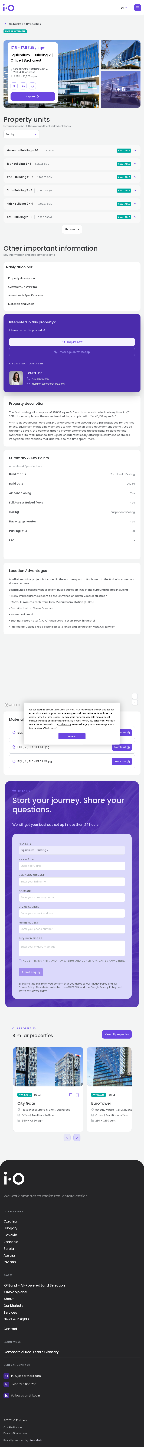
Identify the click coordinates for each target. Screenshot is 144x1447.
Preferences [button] (50, 728)
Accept (72, 736)
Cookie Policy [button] (64, 724)
